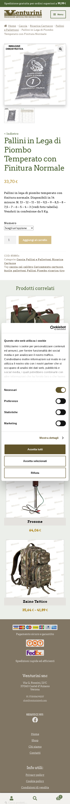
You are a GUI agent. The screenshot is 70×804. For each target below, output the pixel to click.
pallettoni (19, 270)
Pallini (31, 270)
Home (12, 25)
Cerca (35, 798)
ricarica (53, 270)
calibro (28, 267)
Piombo (42, 270)
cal (20, 267)
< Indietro (11, 133)
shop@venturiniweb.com (35, 700)
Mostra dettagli (49, 437)
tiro (61, 270)
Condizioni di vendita (35, 787)
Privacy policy (35, 775)
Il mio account (11, 798)
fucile (8, 270)
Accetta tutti (35, 449)
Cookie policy (35, 781)
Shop (35, 740)
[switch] (61, 401)
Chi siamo (35, 746)
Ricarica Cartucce (41, 25)
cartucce (57, 267)
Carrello (54, 795)
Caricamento (42, 267)
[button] (60, 49)
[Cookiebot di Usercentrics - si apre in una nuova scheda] (50, 328)
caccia (13, 267)
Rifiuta (35, 472)
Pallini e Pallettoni (38, 259)
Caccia (23, 25)
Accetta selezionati (35, 461)
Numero (10, 223)
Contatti (35, 752)
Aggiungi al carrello (35, 240)
